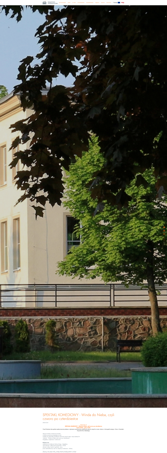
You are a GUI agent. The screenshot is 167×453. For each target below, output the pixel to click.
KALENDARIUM (89, 2)
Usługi (103, 2)
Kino (69, 2)
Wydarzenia (81, 2)
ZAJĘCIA (97, 2)
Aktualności (62, 2)
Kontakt (109, 2)
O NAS (74, 2)
